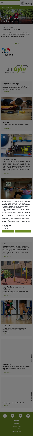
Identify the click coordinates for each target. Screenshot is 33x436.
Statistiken (6, 228)
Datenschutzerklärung (15, 223)
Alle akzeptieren (8, 231)
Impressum (6, 234)
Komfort (6, 226)
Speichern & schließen (23, 231)
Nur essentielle (7, 225)
